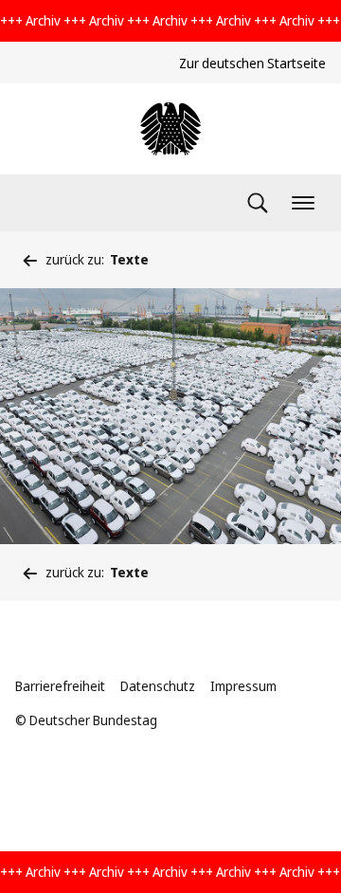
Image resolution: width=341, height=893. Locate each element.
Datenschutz (157, 686)
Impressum (243, 686)
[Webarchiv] (170, 128)
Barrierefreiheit (60, 686)
